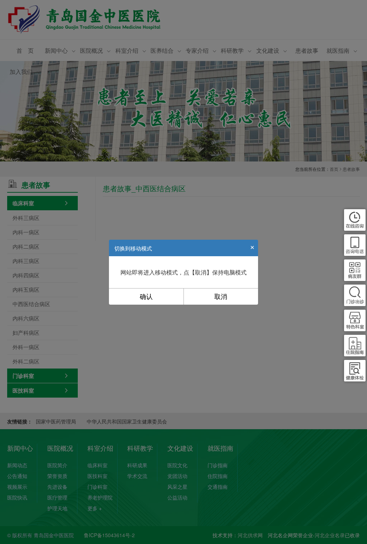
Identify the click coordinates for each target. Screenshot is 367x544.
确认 (146, 296)
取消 (220, 296)
